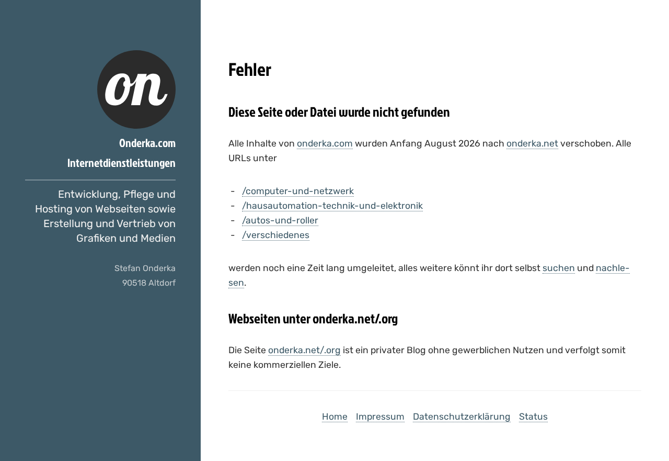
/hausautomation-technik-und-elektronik (332, 205)
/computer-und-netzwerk (298, 191)
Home (335, 416)
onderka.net (532, 143)
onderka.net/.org (304, 350)
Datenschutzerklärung (462, 416)
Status (533, 416)
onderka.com (325, 143)
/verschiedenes (275, 235)
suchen (559, 268)
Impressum (380, 416)
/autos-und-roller (280, 220)
